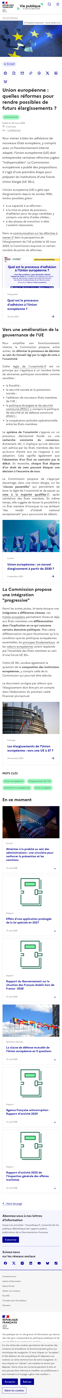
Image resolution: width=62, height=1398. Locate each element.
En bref (10, 64)
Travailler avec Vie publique (14, 1300)
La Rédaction (14, 130)
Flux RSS (5, 1295)
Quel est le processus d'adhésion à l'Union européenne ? (22, 304)
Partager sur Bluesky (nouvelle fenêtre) (5, 82)
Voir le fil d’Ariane (10, 18)
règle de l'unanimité (28, 366)
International (11, 117)
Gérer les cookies (14, 1390)
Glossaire (6, 1305)
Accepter (10, 1382)
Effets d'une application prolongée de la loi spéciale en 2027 (28, 921)
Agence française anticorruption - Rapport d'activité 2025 (28, 1112)
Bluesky (48, 1263)
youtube (39, 1263)
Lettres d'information (11, 1281)
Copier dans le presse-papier (31, 73)
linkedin (31, 1263)
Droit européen (43, 787)
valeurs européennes (20, 646)
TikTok (56, 1263)
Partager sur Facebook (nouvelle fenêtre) (39, 73)
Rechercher (49, 4)
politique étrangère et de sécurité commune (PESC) (29, 407)
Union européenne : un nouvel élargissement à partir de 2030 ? (30, 566)
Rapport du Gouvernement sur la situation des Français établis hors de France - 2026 (30, 985)
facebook (5, 1263)
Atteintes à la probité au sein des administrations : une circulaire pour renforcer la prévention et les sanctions (29, 854)
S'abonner (11, 1239)
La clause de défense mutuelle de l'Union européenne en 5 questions (28, 1049)
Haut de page (14, 1203)
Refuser (27, 1382)
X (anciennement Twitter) (14, 1263)
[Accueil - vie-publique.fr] (30, 7)
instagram (22, 1263)
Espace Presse (8, 1286)
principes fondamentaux (39, 642)
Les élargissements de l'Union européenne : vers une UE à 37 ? (30, 748)
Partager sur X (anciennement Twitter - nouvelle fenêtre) (48, 73)
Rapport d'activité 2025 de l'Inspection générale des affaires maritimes (27, 1176)
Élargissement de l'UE (40, 781)
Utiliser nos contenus (11, 1291)
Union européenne (13, 781)
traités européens (13, 617)
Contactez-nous (9, 1276)
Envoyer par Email (22, 73)
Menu (58, 4)
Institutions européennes (17, 787)
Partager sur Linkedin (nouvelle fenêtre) (56, 73)
